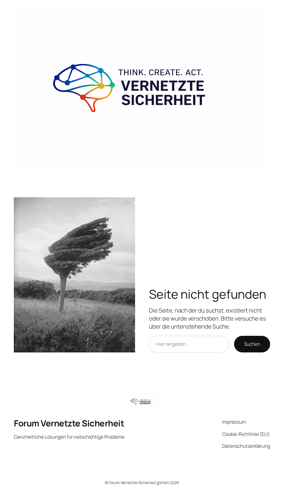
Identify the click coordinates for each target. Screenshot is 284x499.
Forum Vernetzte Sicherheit (69, 423)
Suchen (252, 344)
